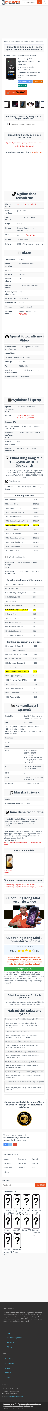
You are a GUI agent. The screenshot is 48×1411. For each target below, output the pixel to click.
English (21, 1404)
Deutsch (32, 1404)
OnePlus (8, 1167)
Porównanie (9, 1363)
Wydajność (32, 143)
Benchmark (30, 146)
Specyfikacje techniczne (13, 1359)
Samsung (22, 1159)
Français (38, 1404)
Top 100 (8, 1373)
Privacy (9, 1347)
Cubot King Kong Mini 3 (26, 204)
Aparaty (24, 143)
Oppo (6, 1172)
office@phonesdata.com (14, 1396)
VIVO (34, 1167)
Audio (17, 146)
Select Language (8, 1404)
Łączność (40, 143)
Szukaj (7, 1377)
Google (35, 1163)
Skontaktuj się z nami (14, 1338)
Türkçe (11, 1406)
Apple (6, 1159)
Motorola (22, 1163)
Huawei (7, 1163)
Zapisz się (41, 1185)
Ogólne (8, 143)
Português (22, 1406)
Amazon (30, 235)
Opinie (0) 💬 (38, 82)
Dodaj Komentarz (24, 969)
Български (29, 1406)
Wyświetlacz (16, 143)
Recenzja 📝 (22, 85)
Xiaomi (35, 1159)
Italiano (16, 1406)
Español (26, 1404)
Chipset (7, 1368)
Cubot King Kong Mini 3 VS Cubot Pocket (20, 885)
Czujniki (22, 146)
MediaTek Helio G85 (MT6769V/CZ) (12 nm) (25, 416)
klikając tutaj (37, 152)
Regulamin (10, 1342)
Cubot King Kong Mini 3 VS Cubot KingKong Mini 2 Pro (25, 887)
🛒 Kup (11, 92)
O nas (9, 1333)
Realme (21, 1167)
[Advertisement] (24, 22)
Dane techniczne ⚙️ (25, 82)
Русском (6, 1406)
